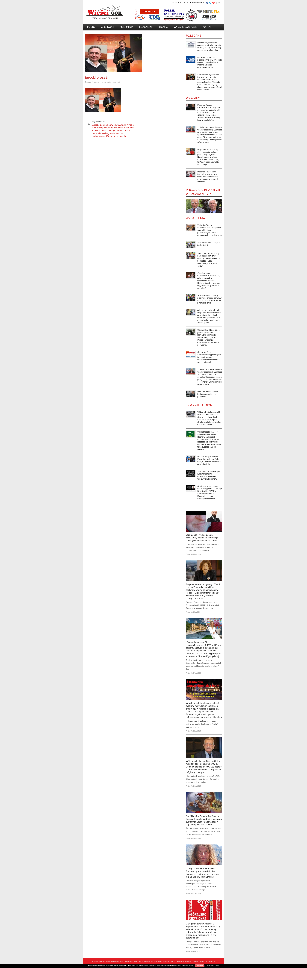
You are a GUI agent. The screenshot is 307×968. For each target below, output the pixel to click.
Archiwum (107, 27)
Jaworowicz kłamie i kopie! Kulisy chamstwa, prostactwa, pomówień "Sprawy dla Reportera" (208, 475)
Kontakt (208, 27)
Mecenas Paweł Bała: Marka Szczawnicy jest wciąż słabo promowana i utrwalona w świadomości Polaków (208, 176)
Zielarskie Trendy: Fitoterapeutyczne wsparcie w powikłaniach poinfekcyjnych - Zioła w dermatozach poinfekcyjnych (209, 230)
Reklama (163, 27)
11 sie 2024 (96, 82)
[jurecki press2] (134, 53)
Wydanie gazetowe (185, 27)
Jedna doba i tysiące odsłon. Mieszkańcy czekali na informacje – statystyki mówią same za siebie (203, 537)
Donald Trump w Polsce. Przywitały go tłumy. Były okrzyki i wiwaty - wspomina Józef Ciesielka (209, 460)
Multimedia (126, 27)
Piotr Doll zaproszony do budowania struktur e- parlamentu (207, 394)
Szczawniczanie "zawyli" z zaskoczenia (208, 243)
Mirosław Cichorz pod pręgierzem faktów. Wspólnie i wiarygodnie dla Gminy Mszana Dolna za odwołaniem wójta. (209, 62)
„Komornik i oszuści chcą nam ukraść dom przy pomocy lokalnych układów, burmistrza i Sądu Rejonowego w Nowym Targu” (209, 259)
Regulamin (145, 27)
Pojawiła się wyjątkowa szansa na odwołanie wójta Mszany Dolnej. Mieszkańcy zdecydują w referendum (209, 46)
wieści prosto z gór (114, 82)
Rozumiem (199, 966)
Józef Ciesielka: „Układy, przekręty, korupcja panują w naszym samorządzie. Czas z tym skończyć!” (209, 299)
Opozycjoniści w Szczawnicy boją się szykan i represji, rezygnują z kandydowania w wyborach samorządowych (209, 357)
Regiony (90, 27)
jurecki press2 (96, 77)
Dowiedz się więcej (212, 966)
